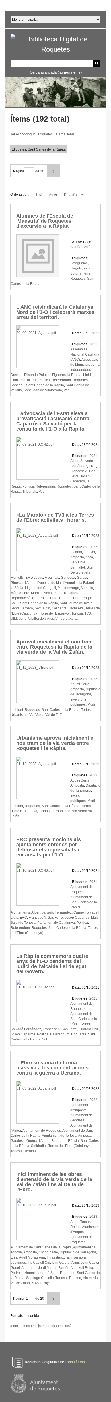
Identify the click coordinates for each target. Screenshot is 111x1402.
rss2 (68, 1326)
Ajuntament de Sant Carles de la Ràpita (83, 902)
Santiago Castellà (40, 1278)
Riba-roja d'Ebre (44, 598)
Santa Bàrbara (22, 608)
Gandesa (68, 578)
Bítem (91, 567)
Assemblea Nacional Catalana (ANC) (84, 354)
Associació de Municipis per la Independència (85, 365)
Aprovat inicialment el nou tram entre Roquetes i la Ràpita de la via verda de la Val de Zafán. (54, 647)
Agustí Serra (79, 684)
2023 (93, 547)
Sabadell (17, 385)
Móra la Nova (41, 593)
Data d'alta (72, 195)
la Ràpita (74, 375)
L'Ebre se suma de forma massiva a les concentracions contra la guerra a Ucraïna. (52, 1068)
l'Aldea (30, 583)
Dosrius (16, 375)
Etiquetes (45, 134)
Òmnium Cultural (24, 380)
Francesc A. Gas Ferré (46, 918)
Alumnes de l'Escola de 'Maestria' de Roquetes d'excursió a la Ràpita (44, 221)
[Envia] (96, 63)
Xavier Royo (41, 1283)
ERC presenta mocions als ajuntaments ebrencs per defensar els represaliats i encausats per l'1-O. (48, 847)
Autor (53, 195)
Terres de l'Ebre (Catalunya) (70, 1146)
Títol (39, 195)
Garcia (82, 578)
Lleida (88, 375)
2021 (93, 344)
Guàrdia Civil (89, 1029)
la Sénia (17, 588)
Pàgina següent (53, 170)
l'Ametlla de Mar (49, 583)
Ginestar (17, 583)
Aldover (89, 552)
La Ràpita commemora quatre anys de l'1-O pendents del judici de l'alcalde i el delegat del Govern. (52, 963)
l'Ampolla (70, 583)
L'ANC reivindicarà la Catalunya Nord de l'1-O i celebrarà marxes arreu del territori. (55, 312)
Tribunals (29, 492)
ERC (92, 466)
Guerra (31, 1141)
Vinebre (62, 618)
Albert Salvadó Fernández (51, 912)
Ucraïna (30, 1151)
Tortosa (77, 613)
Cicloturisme (48, 1252)
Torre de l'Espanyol (55, 613)
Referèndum (61, 380)
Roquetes (77, 279)
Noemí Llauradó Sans (41, 1273)
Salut (14, 603)
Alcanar (76, 552)
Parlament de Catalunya (56, 923)
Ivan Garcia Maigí (65, 1263)
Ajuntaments (20, 912)
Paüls (58, 593)
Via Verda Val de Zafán (47, 715)
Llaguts (76, 268)
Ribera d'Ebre (70, 598)
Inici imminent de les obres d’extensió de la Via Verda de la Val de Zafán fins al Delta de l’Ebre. (54, 1181)
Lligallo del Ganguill (40, 588)
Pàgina (18, 171)
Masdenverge (68, 588)
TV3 (88, 613)
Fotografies (79, 263)
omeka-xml (54, 1326)
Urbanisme (19, 715)
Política (44, 380)
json (41, 1326)
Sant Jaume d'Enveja (76, 603)
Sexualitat (42, 608)
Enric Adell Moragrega (28, 1257)
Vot (66, 390)
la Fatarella (88, 583)
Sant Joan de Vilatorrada (43, 390)
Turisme (75, 1278)
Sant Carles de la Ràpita (45, 385)
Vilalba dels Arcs (41, 618)
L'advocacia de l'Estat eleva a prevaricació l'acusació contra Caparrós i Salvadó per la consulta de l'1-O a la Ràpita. (52, 421)
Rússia (73, 1141)
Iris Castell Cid (39, 1263)
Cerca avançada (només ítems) (56, 72)
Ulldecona (18, 618)
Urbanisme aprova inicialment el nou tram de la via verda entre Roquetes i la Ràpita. (55, 743)
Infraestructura (58, 1257)
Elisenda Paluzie (37, 375)
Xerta (73, 618)
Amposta (77, 557)
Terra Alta (76, 608)
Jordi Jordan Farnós (53, 1268)
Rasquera (71, 593)
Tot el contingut (22, 134)
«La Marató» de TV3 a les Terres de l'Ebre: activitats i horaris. (55, 517)
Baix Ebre (77, 562)
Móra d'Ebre (20, 593)
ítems (75, 1362)
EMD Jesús (34, 578)
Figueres (59, 375)
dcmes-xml (28, 1326)
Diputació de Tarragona (78, 1252)
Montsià (87, 588)
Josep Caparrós (77, 918)
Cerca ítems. (65, 134)
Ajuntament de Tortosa (59, 1136)
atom (14, 1326)
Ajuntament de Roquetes (41, 1131)
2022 (93, 1100)
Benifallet (77, 567)
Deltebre (77, 572)
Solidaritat (59, 608)
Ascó (89, 557)
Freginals (52, 578)
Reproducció (20, 598)
